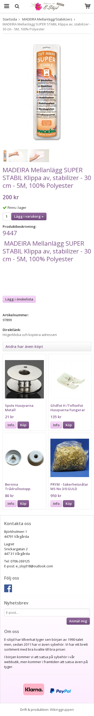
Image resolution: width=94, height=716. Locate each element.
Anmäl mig (78, 621)
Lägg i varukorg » (29, 216)
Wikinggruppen (62, 709)
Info (11, 425)
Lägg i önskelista (19, 299)
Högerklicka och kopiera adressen (30, 334)
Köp (23, 425)
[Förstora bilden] (47, 91)
